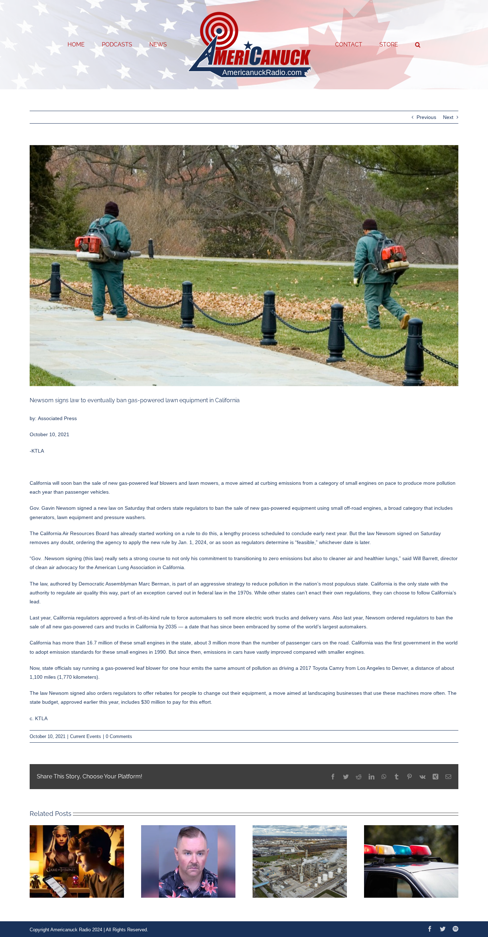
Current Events (85, 736)
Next (448, 117)
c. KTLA (39, 718)
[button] (389, 45)
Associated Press (57, 418)
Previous (426, 117)
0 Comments (119, 736)
